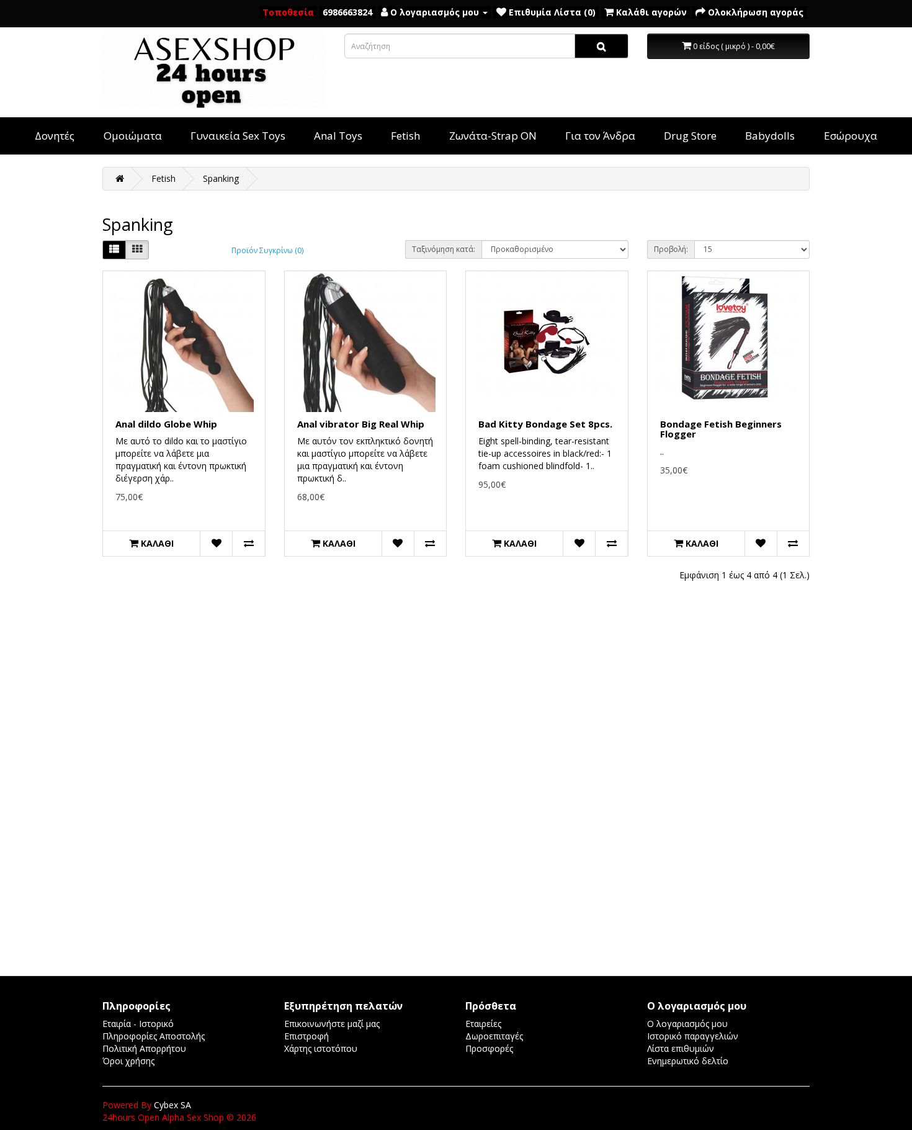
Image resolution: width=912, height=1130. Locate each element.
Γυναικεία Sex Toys (237, 135)
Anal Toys (338, 135)
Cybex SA (172, 1105)
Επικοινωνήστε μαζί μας (332, 1023)
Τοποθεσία (288, 12)
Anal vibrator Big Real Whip (360, 424)
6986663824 (347, 12)
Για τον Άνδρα (600, 135)
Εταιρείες (483, 1023)
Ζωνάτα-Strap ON (493, 135)
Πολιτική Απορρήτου (144, 1048)
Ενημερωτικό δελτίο (687, 1061)
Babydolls (770, 135)
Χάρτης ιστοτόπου (320, 1048)
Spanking (221, 178)
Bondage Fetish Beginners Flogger (721, 429)
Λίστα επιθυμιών (680, 1048)
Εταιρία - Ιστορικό (138, 1023)
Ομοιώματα (133, 135)
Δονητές (54, 135)
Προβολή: (671, 249)
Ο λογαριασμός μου (687, 1023)
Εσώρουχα (850, 135)
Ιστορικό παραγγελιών (692, 1036)
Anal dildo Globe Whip (166, 424)
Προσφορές (489, 1048)
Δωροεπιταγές (494, 1036)
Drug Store (690, 135)
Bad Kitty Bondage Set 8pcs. (545, 424)
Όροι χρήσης (128, 1061)
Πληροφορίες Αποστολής (153, 1036)
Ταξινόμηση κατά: (443, 249)
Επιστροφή (306, 1036)
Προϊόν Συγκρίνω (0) (267, 250)
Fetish (405, 135)
